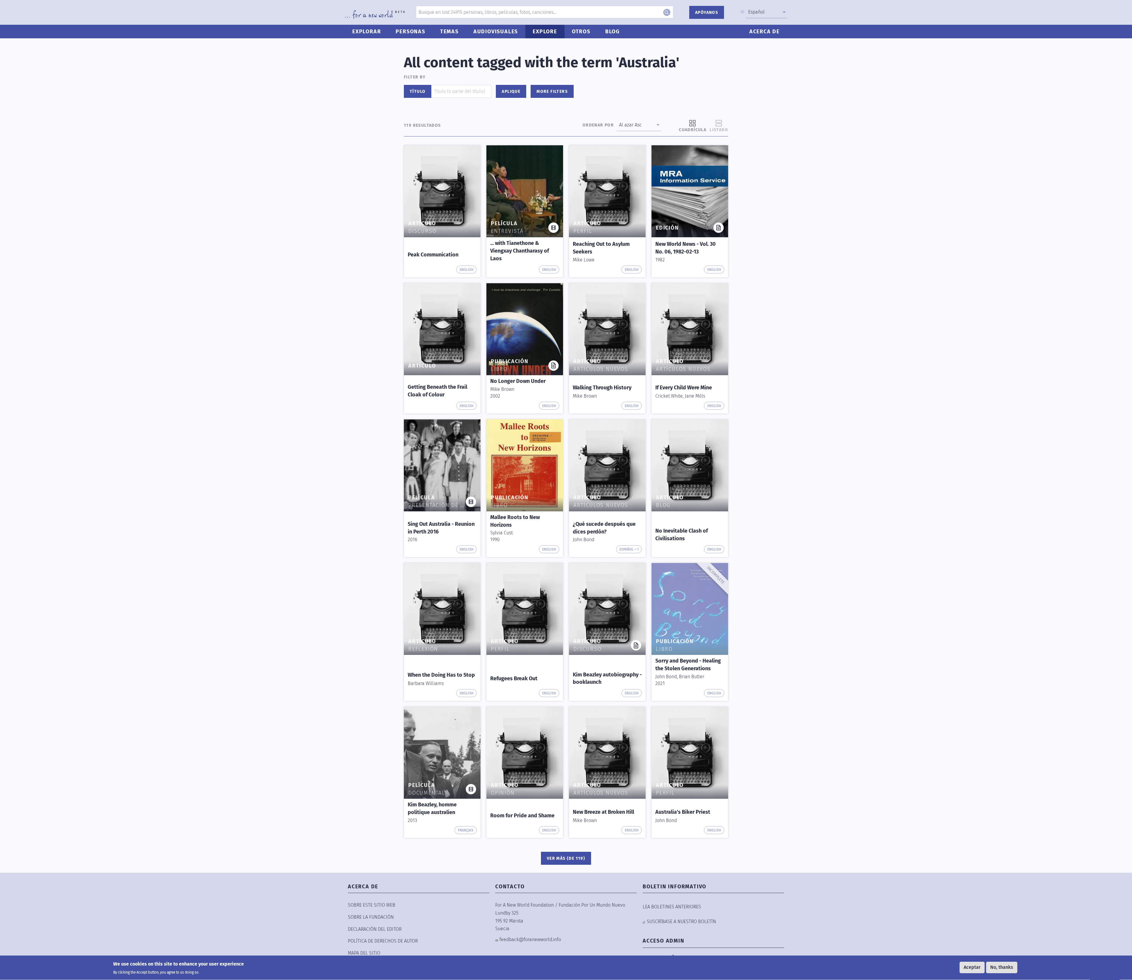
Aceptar (972, 967)
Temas (449, 31)
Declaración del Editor (375, 929)
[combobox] (766, 12)
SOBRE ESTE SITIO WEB (371, 905)
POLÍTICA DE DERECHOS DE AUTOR (383, 941)
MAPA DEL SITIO (364, 953)
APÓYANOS (706, 12)
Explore (545, 31)
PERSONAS (410, 31)
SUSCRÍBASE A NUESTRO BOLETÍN (681, 921)
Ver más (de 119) (566, 858)
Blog (612, 31)
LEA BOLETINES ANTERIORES (672, 907)
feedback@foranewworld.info (530, 939)
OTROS (581, 31)
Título (417, 91)
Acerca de (764, 31)
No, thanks (1001, 967)
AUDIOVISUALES (495, 31)
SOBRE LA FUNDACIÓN (371, 917)
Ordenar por (598, 125)
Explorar (366, 31)
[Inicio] (375, 14)
